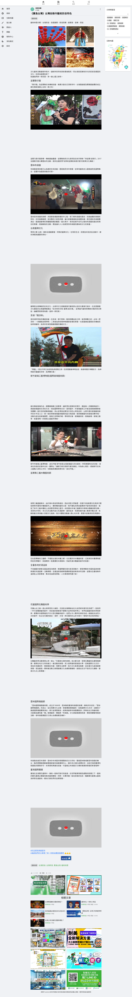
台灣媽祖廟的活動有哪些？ (53, 902)
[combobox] (116, 14)
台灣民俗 (42, 865)
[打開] (128, 14)
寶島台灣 (57, 865)
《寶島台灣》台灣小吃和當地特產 (91, 912)
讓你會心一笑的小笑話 (88, 902)
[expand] (118, 33)
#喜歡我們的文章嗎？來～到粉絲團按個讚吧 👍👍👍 (51, 853)
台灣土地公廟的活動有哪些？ (54, 920)
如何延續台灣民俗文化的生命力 (55, 911)
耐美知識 (38, 8)
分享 (43, 873)
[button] (7, 41)
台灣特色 (49, 865)
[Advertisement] (66, 143)
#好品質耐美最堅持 (38, 851)
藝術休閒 (64, 865)
